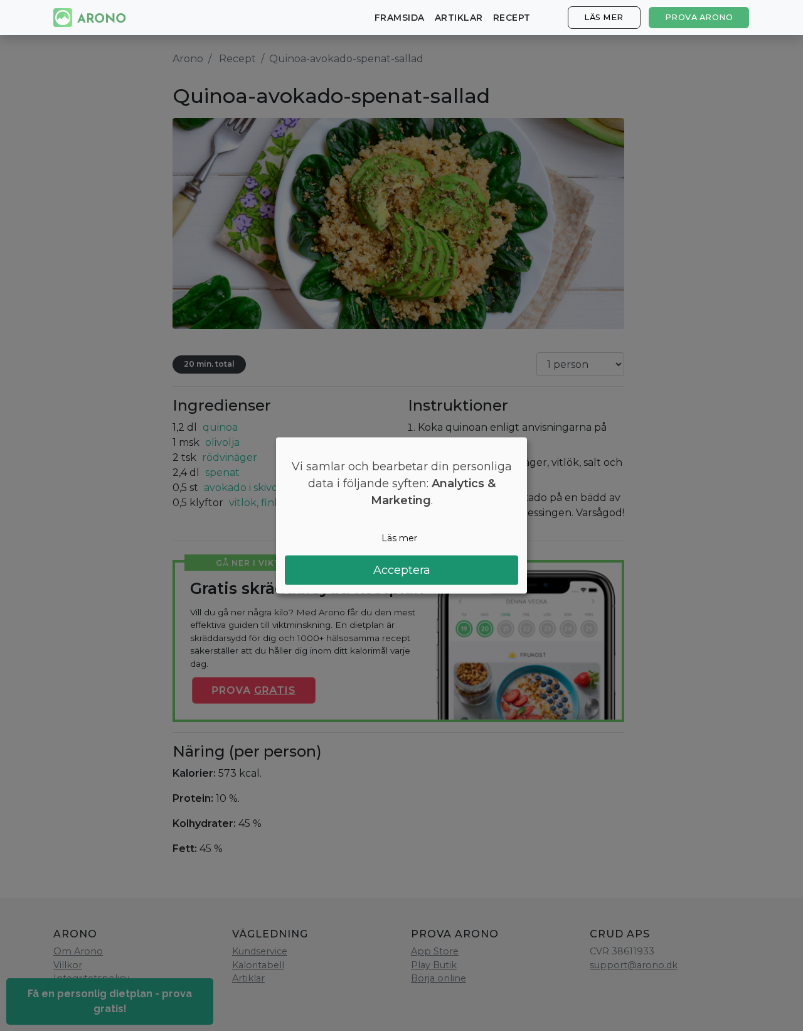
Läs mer (604, 17)
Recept (512, 18)
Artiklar (459, 18)
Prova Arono (699, 17)
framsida (400, 18)
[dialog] (401, 516)
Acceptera (401, 569)
